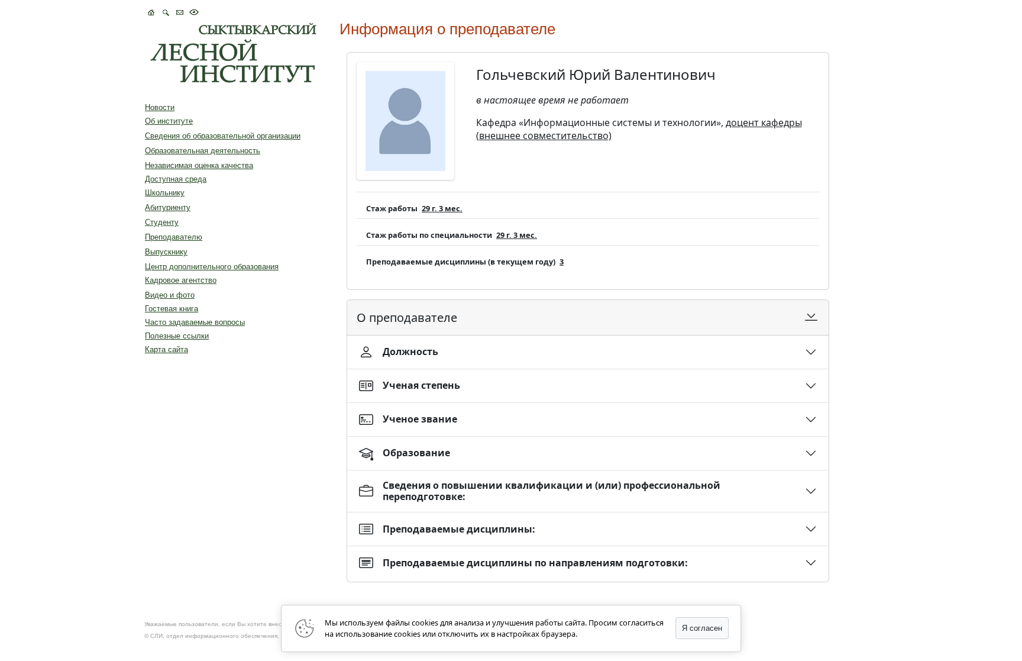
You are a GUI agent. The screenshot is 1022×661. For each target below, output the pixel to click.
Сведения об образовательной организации (222, 135)
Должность (410, 351)
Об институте (169, 121)
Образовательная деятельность (202, 150)
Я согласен (702, 628)
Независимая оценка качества (199, 165)
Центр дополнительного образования (212, 266)
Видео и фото (170, 295)
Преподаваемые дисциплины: (459, 529)
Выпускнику (166, 251)
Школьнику (165, 192)
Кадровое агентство (180, 280)
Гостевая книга (171, 308)
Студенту (162, 222)
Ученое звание (420, 418)
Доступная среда (175, 179)
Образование (416, 452)
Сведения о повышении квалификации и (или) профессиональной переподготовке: (551, 491)
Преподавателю (173, 237)
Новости (159, 107)
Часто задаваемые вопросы (195, 322)
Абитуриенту (167, 207)
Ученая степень (421, 385)
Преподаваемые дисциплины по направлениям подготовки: (535, 562)
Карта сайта (166, 349)
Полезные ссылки (177, 335)
